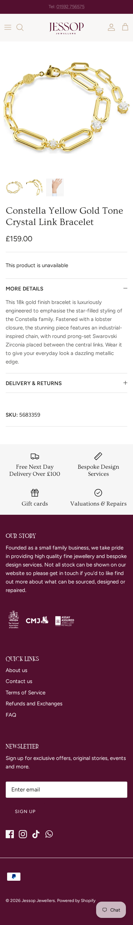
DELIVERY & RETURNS (34, 383)
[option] (66, 107)
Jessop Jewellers (38, 900)
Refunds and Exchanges (34, 703)
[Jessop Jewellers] (66, 27)
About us (16, 670)
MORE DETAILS (24, 289)
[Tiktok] (36, 834)
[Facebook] (10, 834)
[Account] (109, 27)
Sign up (25, 811)
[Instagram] (23, 834)
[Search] (23, 27)
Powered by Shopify (76, 900)
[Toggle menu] (8, 27)
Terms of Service (25, 692)
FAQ (11, 715)
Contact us (19, 681)
